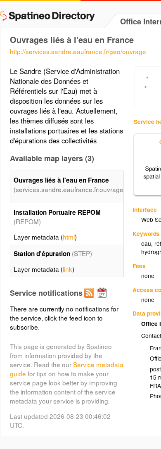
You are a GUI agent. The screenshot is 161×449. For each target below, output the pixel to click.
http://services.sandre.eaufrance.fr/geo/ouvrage (78, 51)
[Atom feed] (90, 299)
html (69, 236)
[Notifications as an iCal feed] (103, 299)
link (67, 268)
